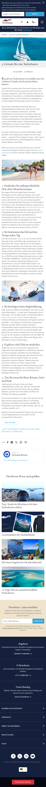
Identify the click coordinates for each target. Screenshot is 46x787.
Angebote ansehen (22, 654)
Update (35, 14)
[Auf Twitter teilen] (12, 442)
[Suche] (22, 22)
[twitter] (19, 756)
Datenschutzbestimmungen (10, 628)
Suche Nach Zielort (23, 782)
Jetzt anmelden (22, 675)
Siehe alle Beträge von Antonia (15, 460)
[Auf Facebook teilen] (7, 442)
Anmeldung (38, 621)
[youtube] (32, 756)
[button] (23, 708)
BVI (41, 212)
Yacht (19, 239)
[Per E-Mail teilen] (26, 442)
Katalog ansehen (22, 697)
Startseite (4, 34)
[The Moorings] (8, 22)
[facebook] (13, 756)
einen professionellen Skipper (13, 317)
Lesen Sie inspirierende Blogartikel (19, 34)
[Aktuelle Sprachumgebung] (23, 769)
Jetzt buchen (27, 30)
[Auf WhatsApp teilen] (21, 442)
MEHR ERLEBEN (9, 422)
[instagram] (26, 756)
